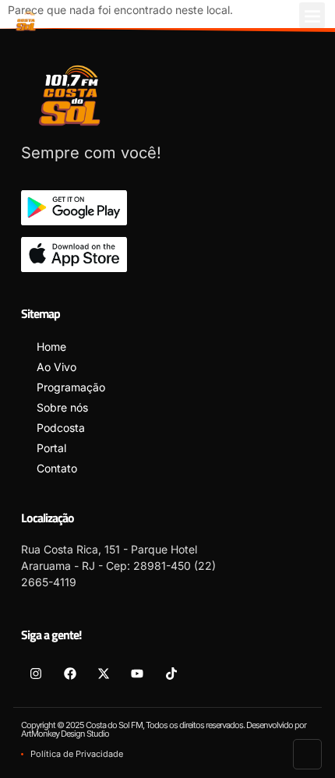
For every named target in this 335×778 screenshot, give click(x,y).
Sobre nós (62, 407)
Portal (51, 447)
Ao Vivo (56, 366)
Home (51, 346)
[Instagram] (36, 673)
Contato (57, 468)
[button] (312, 15)
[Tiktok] (171, 673)
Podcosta (61, 427)
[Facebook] (69, 673)
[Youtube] (137, 673)
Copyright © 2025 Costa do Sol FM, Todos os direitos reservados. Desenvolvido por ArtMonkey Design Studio (163, 729)
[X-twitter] (103, 673)
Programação (71, 387)
